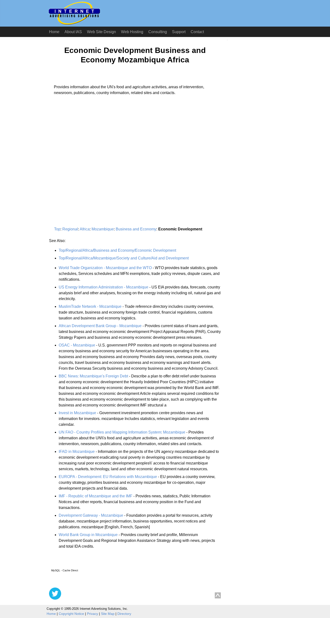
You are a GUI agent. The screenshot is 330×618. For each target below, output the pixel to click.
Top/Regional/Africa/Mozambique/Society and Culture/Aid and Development (124, 258)
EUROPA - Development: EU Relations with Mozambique (108, 477)
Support (179, 32)
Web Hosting (132, 32)
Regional (70, 229)
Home (54, 32)
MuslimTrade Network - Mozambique (90, 306)
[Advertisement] (89, 144)
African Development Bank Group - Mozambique (100, 326)
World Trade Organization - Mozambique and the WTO (105, 268)
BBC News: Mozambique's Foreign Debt (93, 376)
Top (57, 229)
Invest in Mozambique (77, 413)
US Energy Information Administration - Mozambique (103, 287)
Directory (124, 614)
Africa (85, 229)
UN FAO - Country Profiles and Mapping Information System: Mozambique (122, 432)
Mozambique (103, 229)
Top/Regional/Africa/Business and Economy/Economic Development (117, 250)
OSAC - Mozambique (77, 345)
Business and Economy (136, 229)
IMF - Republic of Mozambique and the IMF (95, 496)
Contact (197, 32)
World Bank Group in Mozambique (88, 535)
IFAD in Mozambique (77, 451)
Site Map (108, 614)
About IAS (73, 32)
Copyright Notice (71, 614)
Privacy (92, 614)
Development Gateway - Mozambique (91, 515)
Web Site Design (101, 32)
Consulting (157, 32)
